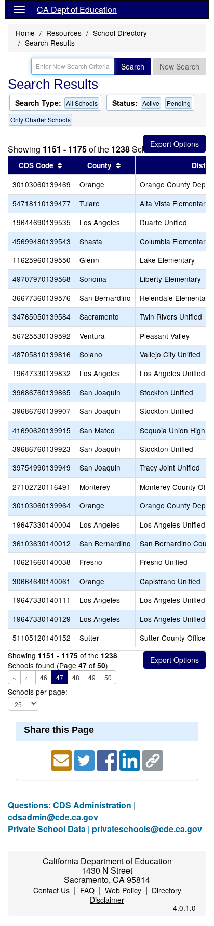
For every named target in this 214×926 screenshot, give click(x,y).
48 (75, 677)
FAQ (87, 890)
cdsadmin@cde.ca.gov (53, 817)
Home (25, 32)
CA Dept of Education (77, 10)
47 (59, 677)
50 (108, 677)
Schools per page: (38, 692)
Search (132, 66)
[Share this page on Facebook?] (108, 759)
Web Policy (123, 890)
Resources (64, 32)
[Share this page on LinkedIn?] (130, 759)
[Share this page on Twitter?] (85, 759)
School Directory (120, 32)
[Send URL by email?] (62, 759)
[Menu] (19, 9)
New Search (179, 66)
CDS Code (36, 165)
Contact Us (51, 890)
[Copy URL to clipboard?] (152, 759)
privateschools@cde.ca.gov (147, 829)
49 (92, 677)
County (99, 165)
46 (43, 677)
